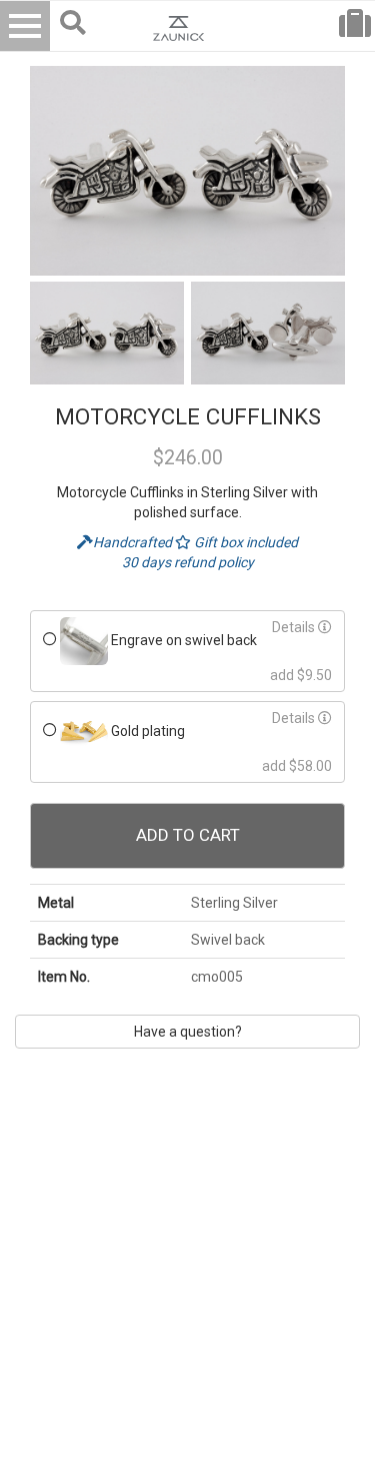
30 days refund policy (188, 562)
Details (295, 627)
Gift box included (244, 542)
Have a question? (188, 1032)
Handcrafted (134, 542)
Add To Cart (188, 835)
